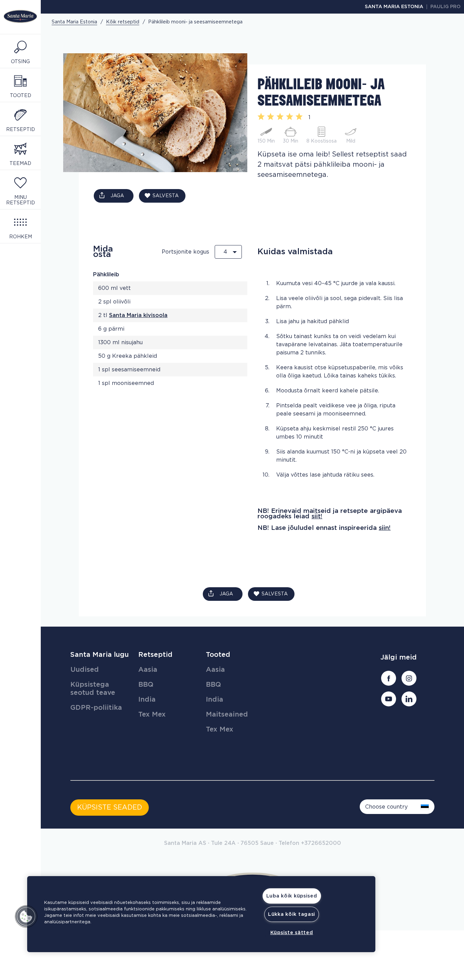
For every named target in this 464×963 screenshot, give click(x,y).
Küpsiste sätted (291, 932)
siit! (316, 516)
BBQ (146, 684)
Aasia (147, 669)
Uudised (84, 669)
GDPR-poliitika (96, 707)
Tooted (218, 654)
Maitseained (227, 714)
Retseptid (155, 654)
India (147, 699)
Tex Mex (152, 714)
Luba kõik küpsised (291, 896)
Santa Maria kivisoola (138, 315)
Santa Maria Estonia (394, 6)
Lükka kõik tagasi (291, 914)
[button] (26, 916)
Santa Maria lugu (99, 654)
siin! (385, 528)
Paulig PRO (445, 6)
